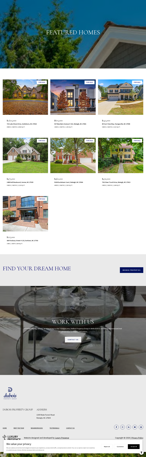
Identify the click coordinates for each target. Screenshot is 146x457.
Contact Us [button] (73, 340)
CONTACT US (70, 428)
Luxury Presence (62, 437)
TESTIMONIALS (54, 428)
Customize (120, 446)
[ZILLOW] (141, 427)
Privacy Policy (137, 437)
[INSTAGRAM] (122, 427)
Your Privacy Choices (73, 454)
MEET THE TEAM (19, 428)
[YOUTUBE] (135, 427)
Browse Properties (132, 270)
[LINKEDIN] (128, 427)
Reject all (107, 446)
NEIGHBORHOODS (37, 428)
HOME (5, 428)
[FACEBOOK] (116, 427)
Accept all (134, 446)
